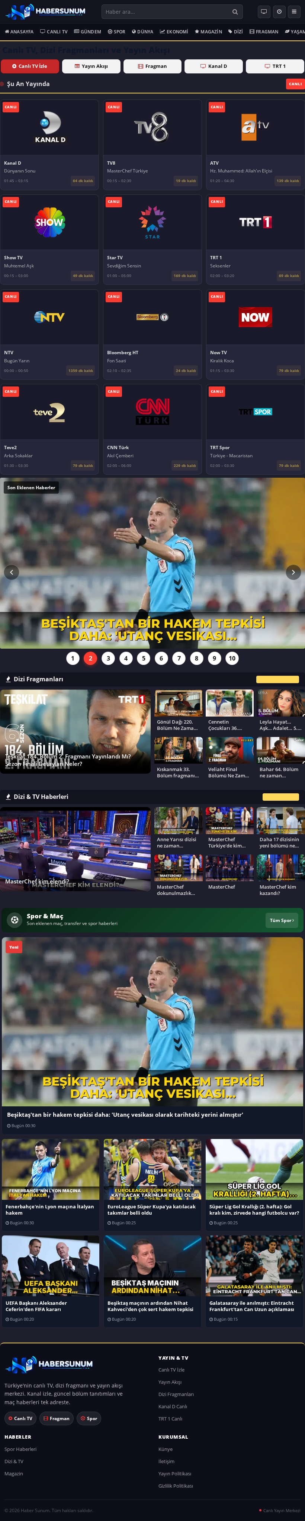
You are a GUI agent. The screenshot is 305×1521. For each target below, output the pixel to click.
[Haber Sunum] (45, 12)
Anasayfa (22, 31)
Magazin (211, 31)
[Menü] (294, 12)
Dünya (145, 31)
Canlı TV (57, 31)
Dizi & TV (13, 1461)
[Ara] (235, 12)
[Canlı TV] (264, 12)
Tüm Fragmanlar (277, 679)
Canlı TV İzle (33, 66)
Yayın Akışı (95, 66)
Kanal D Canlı (172, 1406)
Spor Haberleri (20, 1449)
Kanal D (217, 66)
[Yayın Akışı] (279, 12)
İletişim (166, 1461)
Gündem (91, 31)
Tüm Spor (281, 920)
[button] (11, 572)
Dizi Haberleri (281, 797)
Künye (165, 1449)
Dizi (238, 31)
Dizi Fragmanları (176, 1394)
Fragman (267, 31)
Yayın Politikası (174, 1473)
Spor (120, 31)
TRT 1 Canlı (170, 1418)
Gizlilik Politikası (175, 1485)
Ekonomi (177, 31)
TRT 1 (279, 66)
